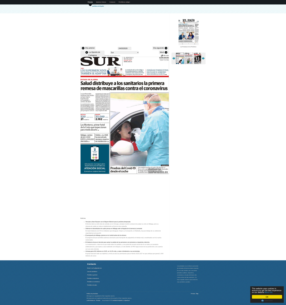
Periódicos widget (124, 2)
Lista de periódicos (92, 271)
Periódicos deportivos (93, 278)
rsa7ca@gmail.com (96, 268)
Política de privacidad (92, 293)
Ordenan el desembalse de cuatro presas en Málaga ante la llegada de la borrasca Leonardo (113, 228)
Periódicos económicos (93, 281)
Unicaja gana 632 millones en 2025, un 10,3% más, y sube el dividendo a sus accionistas (112, 251)
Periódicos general (92, 275)
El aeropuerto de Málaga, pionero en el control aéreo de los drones (105, 235)
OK (267, 296)
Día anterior (90, 48)
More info (268, 292)
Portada (90, 2)
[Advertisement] (124, 30)
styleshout (127, 300)
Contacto (112, 2)
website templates (117, 300)
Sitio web (166, 55)
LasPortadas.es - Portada (93, 300)
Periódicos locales (92, 285)
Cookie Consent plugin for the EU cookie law (267, 300)
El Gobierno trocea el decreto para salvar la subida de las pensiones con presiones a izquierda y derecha (117, 242)
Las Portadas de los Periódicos (188, 46)
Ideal (162, 52)
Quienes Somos (101, 2)
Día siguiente (158, 48)
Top (197, 293)
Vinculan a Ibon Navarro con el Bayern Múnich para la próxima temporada (107, 222)
